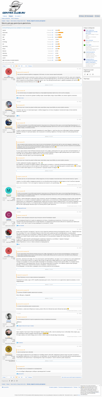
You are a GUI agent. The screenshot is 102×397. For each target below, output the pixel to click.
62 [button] (50, 35)
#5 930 (80, 346)
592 (14, 66)
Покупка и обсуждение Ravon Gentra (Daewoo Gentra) (92, 49)
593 (16, 66)
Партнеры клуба (89, 66)
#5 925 (80, 211)
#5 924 (80, 187)
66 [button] (50, 60)
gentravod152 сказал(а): (22, 72)
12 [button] (50, 55)
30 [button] (50, 44)
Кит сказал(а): (20, 105)
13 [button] (50, 41)
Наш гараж (88, 44)
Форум (11, 16)
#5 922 (80, 101)
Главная (5, 16)
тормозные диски (90, 52)
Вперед (30, 66)
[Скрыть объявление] (99, 385)
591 (11, 66)
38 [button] (50, 46)
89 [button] (50, 37)
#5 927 (80, 248)
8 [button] (50, 39)
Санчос (4, 25)
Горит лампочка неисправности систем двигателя (91, 31)
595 (21, 66)
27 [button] (50, 48)
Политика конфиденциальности (65, 387)
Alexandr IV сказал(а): (21, 275)
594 (19, 66)
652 (26, 66)
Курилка (87, 42)
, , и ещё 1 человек (26, 325)
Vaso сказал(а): (20, 90)
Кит (9, 76)
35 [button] (50, 30)
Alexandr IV (9, 236)
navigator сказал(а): (21, 176)
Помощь (75, 387)
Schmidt (9, 321)
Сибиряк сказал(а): (21, 317)
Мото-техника (89, 40)
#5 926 (80, 229)
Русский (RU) (6, 387)
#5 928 (80, 313)
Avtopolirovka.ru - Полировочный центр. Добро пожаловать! (91, 60)
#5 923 (80, 119)
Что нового (18, 16)
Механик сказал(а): (21, 215)
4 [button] (50, 51)
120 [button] (50, 32)
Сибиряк (8, 219)
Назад (4, 66)
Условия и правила (53, 387)
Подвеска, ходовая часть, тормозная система (91, 56)
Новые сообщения (6, 18)
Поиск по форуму (15, 18)
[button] (21, 16)
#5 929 (80, 329)
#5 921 (80, 68)
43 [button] (50, 58)
